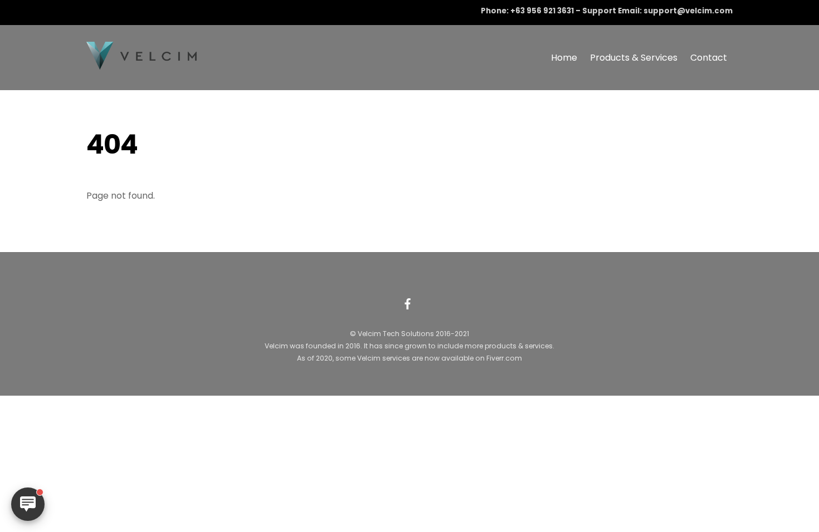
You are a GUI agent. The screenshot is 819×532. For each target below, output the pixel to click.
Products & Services (633, 57)
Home (564, 57)
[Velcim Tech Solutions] (142, 64)
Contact (708, 57)
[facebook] (408, 302)
